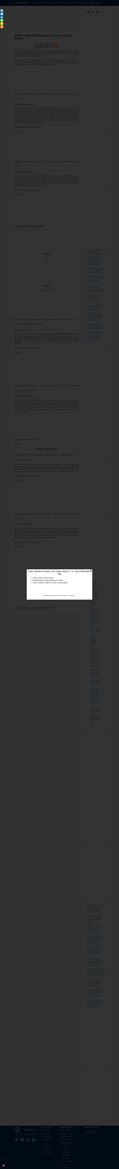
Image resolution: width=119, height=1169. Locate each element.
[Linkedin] (1, 17)
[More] (1, 26)
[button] (90, 570)
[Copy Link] (1, 23)
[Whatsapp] (1, 20)
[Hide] (0, 30)
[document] (59, 584)
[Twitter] (1, 13)
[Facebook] (1, 10)
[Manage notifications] (3, 1165)
